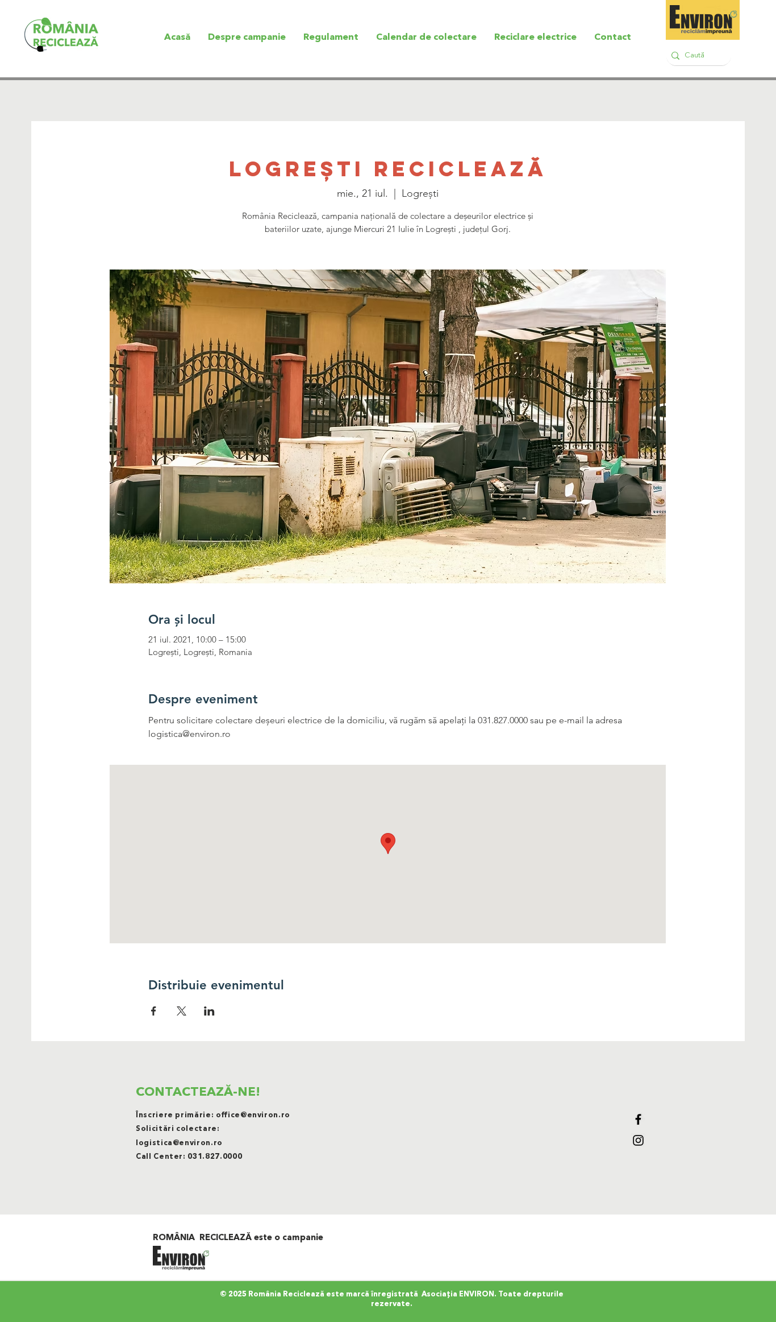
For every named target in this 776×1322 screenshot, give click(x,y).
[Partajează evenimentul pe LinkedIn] (209, 1011)
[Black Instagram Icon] (638, 1140)
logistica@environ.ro (179, 1143)
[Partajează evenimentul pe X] (181, 1011)
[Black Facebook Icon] (638, 1119)
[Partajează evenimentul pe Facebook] (153, 1011)
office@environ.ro (253, 1115)
